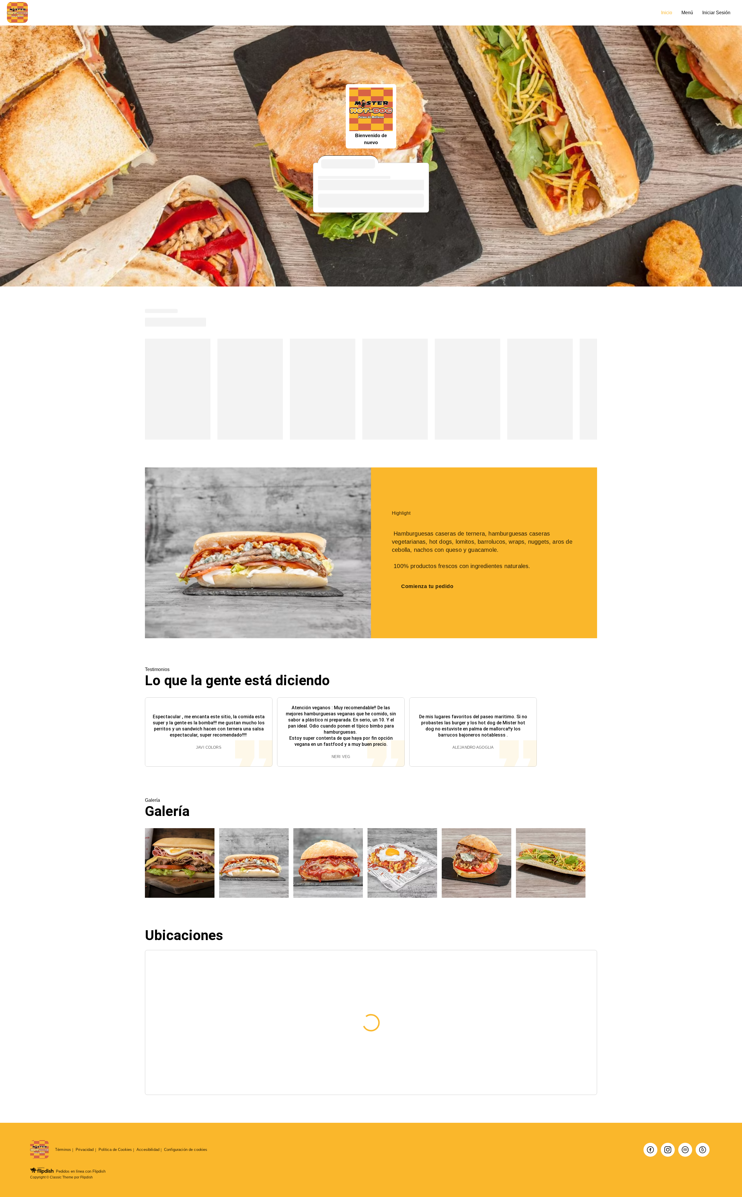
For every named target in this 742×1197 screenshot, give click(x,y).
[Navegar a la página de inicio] (331, 13)
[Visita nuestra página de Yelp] (703, 1150)
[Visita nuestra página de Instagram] (668, 1150)
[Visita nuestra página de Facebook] (650, 1150)
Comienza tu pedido (427, 586)
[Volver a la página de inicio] (39, 1150)
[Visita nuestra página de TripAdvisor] (685, 1150)
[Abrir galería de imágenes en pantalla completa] (179, 863)
